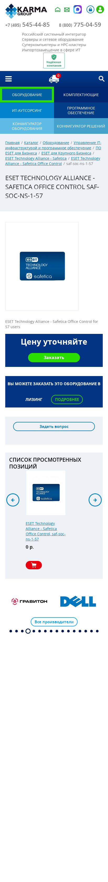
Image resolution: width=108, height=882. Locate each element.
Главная (12, 142)
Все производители (54, 622)
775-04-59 (80, 24)
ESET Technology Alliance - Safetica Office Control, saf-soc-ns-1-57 (46, 531)
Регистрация (100, 9)
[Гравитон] (29, 601)
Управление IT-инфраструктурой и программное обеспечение (53, 145)
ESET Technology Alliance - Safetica (36, 158)
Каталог (31, 142)
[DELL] (78, 601)
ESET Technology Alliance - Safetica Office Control (52, 161)
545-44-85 (27, 24)
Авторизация (90, 9)
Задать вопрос (54, 426)
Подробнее (67, 399)
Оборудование (56, 142)
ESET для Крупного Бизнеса (66, 153)
